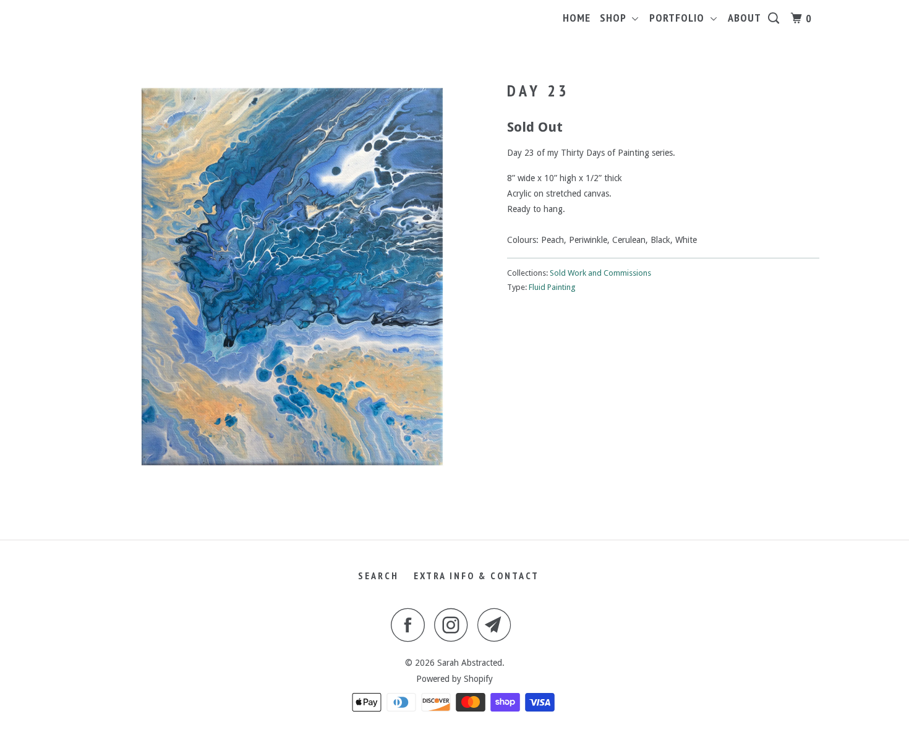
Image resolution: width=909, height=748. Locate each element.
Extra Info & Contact (476, 575)
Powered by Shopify (454, 679)
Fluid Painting (552, 287)
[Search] (775, 18)
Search (378, 575)
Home (577, 18)
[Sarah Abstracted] (153, 6)
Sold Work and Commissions (600, 273)
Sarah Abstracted (469, 663)
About (744, 18)
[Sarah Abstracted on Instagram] (454, 625)
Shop (616, 18)
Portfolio (680, 18)
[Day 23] (292, 276)
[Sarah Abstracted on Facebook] (411, 625)
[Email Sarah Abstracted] (497, 625)
